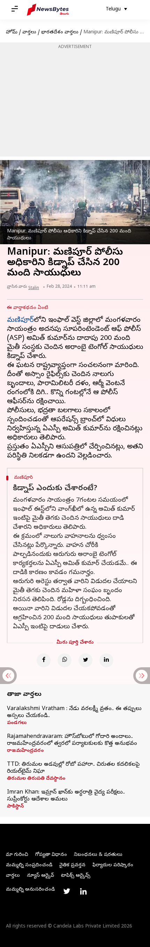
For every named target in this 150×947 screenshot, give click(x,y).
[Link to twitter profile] (66, 891)
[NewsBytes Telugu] (48, 9)
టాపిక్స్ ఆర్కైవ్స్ (75, 876)
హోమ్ (11, 32)
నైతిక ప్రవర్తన (72, 865)
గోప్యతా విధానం (51, 855)
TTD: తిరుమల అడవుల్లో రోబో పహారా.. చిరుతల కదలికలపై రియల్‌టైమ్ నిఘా (73, 768)
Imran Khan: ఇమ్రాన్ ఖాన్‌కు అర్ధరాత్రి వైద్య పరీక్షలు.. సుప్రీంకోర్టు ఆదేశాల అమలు (66, 796)
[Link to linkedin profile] (83, 891)
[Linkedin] (106, 660)
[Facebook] (44, 660)
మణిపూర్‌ (20, 320)
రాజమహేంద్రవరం (25, 751)
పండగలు (17, 723)
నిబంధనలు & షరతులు (98, 855)
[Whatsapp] (65, 660)
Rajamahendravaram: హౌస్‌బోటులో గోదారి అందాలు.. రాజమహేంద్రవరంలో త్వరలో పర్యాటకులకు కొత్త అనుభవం (72, 740)
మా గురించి (17, 855)
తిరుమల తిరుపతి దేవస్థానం (36, 779)
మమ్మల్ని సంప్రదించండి (29, 865)
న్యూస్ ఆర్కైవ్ (40, 876)
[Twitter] (85, 660)
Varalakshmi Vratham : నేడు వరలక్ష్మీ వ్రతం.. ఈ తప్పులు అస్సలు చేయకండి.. (74, 712)
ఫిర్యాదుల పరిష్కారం (112, 865)
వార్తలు (29, 32)
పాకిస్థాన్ (15, 807)
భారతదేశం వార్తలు (59, 32)
